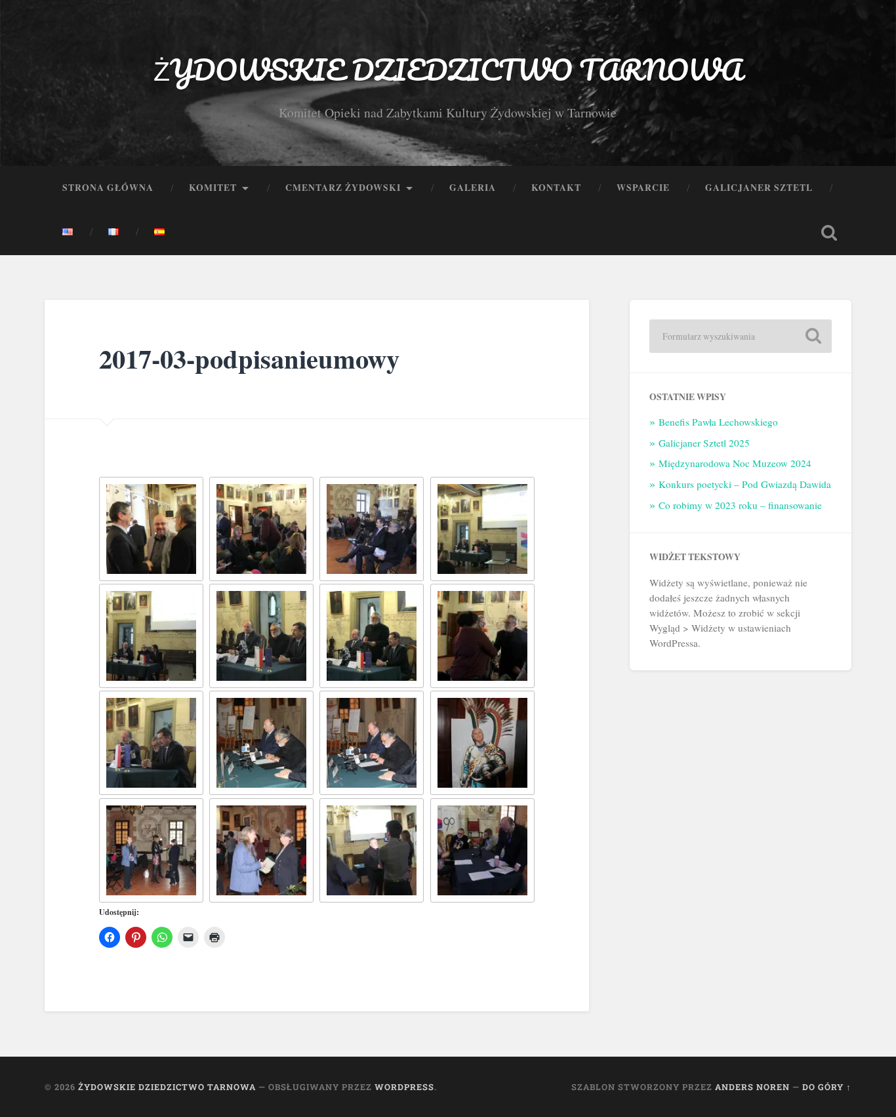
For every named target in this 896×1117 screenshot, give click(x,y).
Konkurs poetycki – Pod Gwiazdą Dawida (745, 484)
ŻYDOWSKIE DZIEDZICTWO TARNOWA (447, 69)
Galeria (472, 187)
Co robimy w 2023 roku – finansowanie (740, 505)
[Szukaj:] (740, 336)
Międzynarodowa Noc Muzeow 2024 (735, 463)
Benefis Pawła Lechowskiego (718, 421)
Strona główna (107, 187)
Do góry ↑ (826, 1087)
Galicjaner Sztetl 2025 (704, 442)
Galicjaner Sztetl (759, 187)
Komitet (213, 187)
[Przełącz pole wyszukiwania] (829, 233)
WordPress (404, 1087)
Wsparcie (643, 187)
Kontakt (556, 187)
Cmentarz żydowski (343, 187)
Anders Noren (752, 1087)
